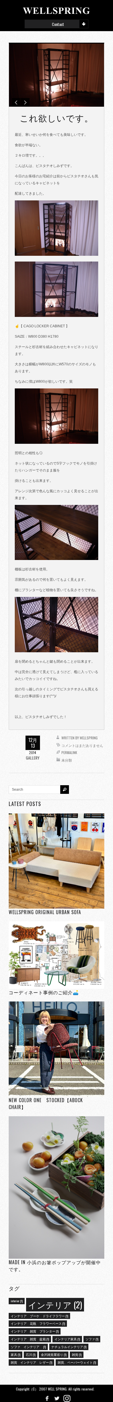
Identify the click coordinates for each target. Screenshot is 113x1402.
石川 (30, 1354)
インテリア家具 (67, 1339)
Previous (16, 102)
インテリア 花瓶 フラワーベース (38, 1323)
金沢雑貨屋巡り (53, 1354)
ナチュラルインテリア (68, 1346)
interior (17, 1300)
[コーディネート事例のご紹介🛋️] (56, 955)
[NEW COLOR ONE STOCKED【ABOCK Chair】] (56, 1049)
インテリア (55, 1304)
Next (25, 102)
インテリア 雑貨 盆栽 (30, 1339)
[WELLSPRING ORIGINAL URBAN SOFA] (56, 861)
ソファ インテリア (28, 1346)
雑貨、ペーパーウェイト (77, 1362)
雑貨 (76, 1354)
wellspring (89, 737)
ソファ (91, 1339)
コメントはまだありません (82, 745)
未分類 (66, 760)
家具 (15, 1354)
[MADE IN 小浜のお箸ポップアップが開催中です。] (56, 1187)
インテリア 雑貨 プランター (35, 1331)
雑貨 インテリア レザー (31, 1362)
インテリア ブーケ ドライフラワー (39, 1315)
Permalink (69, 752)
